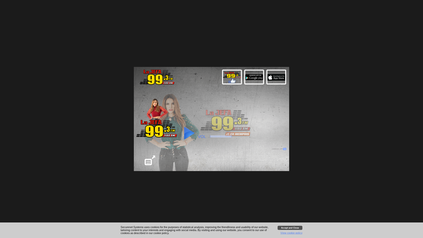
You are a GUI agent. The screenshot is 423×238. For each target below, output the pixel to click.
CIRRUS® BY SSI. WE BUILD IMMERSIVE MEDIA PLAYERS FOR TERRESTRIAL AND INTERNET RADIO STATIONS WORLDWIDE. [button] (277, 149)
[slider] (221, 136)
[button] (276, 77)
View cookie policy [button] (291, 233)
